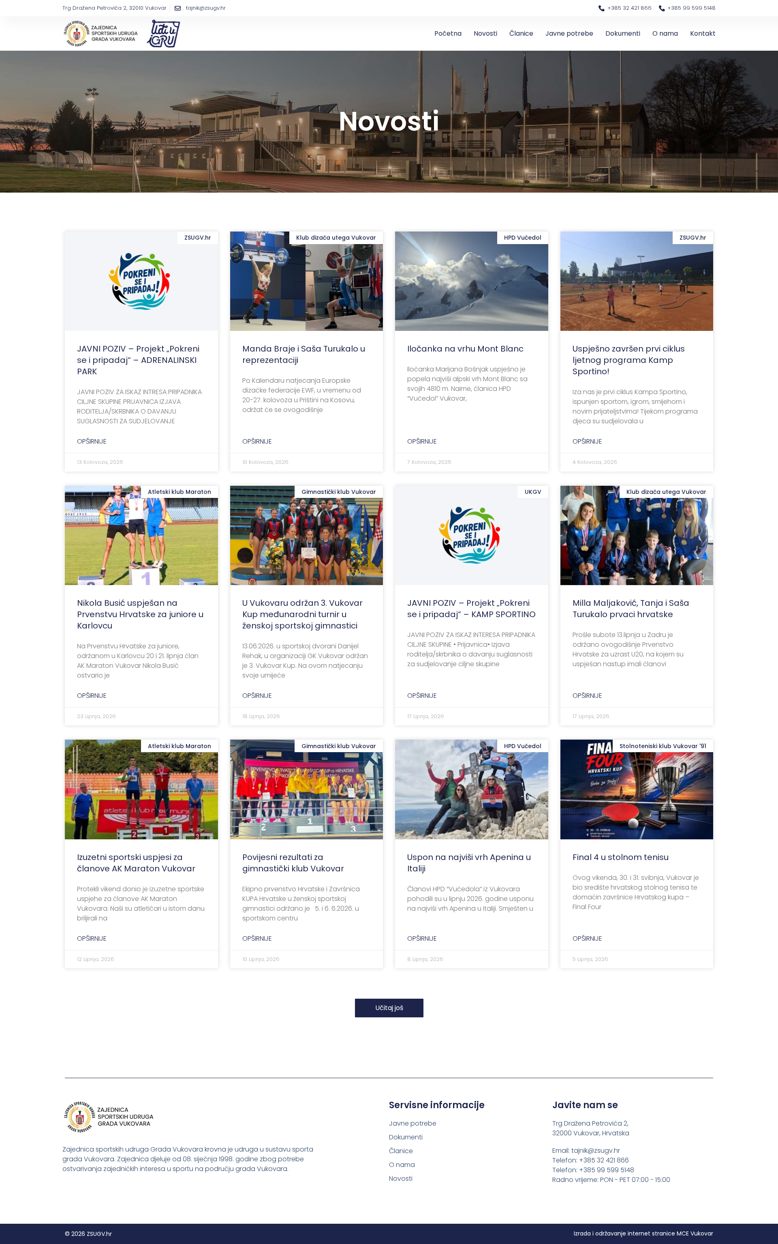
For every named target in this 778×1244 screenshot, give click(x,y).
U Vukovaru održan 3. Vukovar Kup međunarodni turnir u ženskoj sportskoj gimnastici (302, 614)
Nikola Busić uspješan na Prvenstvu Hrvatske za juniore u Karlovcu (140, 614)
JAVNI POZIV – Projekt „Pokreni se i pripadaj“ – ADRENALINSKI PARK (138, 360)
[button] (389, 1008)
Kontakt (703, 33)
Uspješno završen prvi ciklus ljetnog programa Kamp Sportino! (629, 360)
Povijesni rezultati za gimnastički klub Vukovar (293, 862)
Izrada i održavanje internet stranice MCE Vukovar (643, 1233)
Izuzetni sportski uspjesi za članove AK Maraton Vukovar (136, 862)
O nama (665, 33)
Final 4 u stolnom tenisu (621, 857)
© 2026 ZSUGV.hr (88, 1234)
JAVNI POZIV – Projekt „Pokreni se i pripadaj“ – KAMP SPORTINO (471, 608)
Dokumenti (622, 33)
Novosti (485, 33)
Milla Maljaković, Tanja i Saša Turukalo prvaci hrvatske (631, 608)
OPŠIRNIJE (92, 441)
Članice (521, 33)
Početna (448, 33)
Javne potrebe (569, 33)
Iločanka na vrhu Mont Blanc (465, 348)
